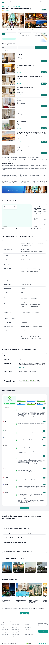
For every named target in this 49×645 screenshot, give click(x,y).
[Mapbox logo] (5, 226)
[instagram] (41, 643)
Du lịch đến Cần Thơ (15, 629)
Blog (26, 631)
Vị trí (16, 29)
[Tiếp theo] (46, 567)
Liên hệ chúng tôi (28, 627)
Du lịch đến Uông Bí (15, 624)
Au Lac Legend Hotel (6, 600)
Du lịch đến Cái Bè (4, 636)
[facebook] (39, 643)
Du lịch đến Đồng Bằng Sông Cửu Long (6, 631)
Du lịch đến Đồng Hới (4, 629)
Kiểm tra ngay (22, 367)
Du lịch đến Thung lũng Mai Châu (6, 627)
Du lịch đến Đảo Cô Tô (16, 627)
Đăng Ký (43, 631)
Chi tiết (12, 29)
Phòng (8, 29)
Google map (43, 200)
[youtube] (47, 643)
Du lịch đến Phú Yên (4, 624)
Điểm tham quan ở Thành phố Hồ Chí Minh (41, 35)
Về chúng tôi (27, 629)
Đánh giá (31, 29)
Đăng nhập (27, 624)
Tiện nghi (20, 29)
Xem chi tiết (19, 72)
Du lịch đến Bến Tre (15, 636)
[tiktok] (45, 643)
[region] (17, 215)
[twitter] (43, 643)
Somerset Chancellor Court (21, 600)
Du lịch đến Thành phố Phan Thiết (17, 631)
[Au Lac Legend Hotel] (8, 589)
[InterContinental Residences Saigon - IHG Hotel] (35, 589)
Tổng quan (4, 29)
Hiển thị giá (44, 9)
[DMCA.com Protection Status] (28, 643)
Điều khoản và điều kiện (29, 636)
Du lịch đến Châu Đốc (15, 634)
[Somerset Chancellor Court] (22, 589)
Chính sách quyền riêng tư (29, 634)
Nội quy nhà (25, 29)
